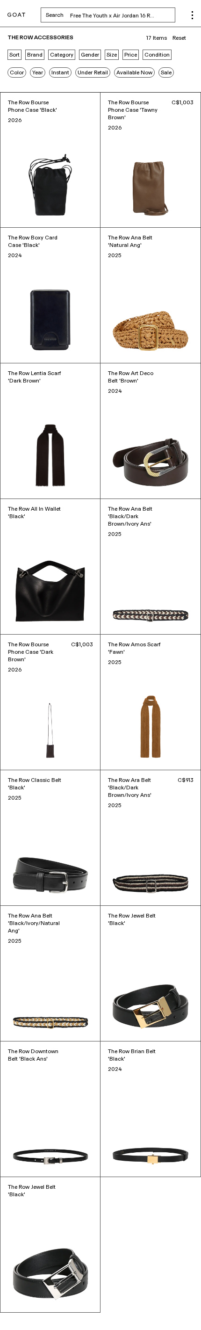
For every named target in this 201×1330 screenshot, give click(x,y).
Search (110, 14)
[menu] (192, 15)
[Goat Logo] (16, 15)
